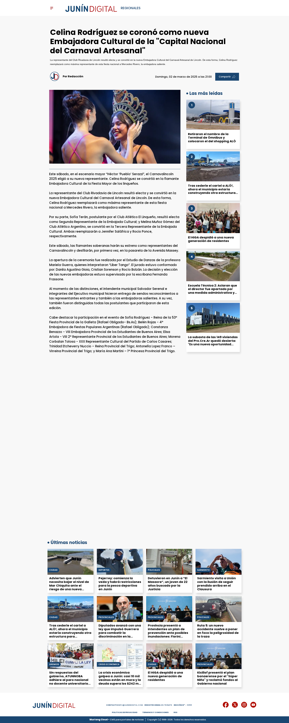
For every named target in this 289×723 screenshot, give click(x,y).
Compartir (225, 76)
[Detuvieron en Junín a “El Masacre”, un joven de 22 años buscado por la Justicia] (169, 562)
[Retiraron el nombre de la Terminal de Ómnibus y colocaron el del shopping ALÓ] (213, 115)
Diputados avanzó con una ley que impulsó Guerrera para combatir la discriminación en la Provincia (120, 632)
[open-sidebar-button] (52, 8)
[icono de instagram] (244, 704)
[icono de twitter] (235, 704)
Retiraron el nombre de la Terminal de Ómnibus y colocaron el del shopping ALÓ (212, 137)
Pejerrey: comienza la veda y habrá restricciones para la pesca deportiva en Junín (120, 583)
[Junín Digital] (91, 8)
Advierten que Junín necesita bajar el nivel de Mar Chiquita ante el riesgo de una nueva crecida (69, 585)
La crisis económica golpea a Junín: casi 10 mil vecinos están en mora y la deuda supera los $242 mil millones (120, 679)
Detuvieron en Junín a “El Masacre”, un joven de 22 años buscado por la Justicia (167, 583)
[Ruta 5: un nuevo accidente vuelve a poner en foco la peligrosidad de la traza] (219, 609)
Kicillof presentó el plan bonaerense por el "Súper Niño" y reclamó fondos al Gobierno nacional (217, 678)
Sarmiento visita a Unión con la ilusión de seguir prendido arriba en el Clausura (216, 583)
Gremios (54, 664)
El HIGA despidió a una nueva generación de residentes (211, 239)
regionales (130, 8)
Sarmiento (203, 570)
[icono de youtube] (253, 704)
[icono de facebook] (226, 704)
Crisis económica (109, 664)
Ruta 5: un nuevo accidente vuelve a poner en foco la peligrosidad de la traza (218, 631)
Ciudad (53, 570)
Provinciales (106, 617)
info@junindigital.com (124, 705)
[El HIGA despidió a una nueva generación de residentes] (213, 218)
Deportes (104, 570)
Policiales (154, 570)
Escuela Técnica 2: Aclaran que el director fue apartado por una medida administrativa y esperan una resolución (212, 290)
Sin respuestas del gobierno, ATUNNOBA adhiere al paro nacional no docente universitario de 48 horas (68, 679)
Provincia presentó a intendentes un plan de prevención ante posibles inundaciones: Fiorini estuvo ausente (168, 632)
